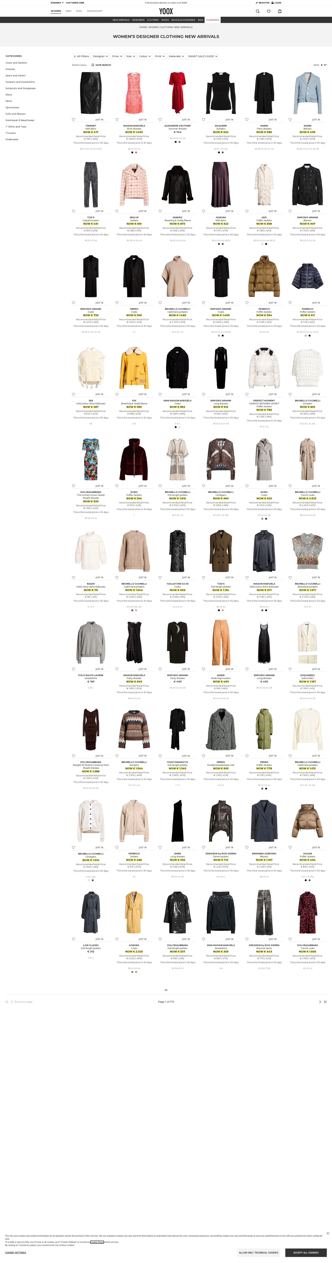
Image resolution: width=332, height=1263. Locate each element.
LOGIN (276, 3)
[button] (37, 63)
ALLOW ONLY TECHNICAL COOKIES (258, 1252)
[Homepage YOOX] (166, 11)
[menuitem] (56, 11)
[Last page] (324, 1001)
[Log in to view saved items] (268, 11)
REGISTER (264, 3)
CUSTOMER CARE (75, 3)
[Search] (257, 11)
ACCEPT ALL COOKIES (306, 1252)
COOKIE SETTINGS (15, 1252)
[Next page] (309, 1001)
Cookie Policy (97, 1242)
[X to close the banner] (327, 1233)
